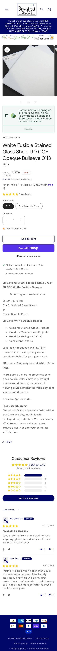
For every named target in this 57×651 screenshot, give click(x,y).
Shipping (6, 179)
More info (28, 129)
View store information (19, 273)
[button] (6, 9)
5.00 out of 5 (37, 465)
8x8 (8, 206)
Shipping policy (18, 648)
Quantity (7, 213)
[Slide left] (21, 102)
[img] (10, 526)
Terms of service (38, 643)
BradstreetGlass (24, 638)
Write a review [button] (28, 498)
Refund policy (42, 638)
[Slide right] (35, 102)
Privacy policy (20, 643)
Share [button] (9, 442)
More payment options (28, 256)
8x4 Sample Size (29, 206)
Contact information (39, 648)
